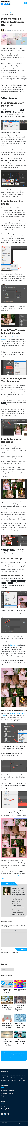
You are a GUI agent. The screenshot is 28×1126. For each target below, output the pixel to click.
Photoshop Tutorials (10, 12)
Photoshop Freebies (7, 1093)
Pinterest (8, 1114)
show (18, 97)
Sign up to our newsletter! (9, 952)
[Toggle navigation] (25, 3)
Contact (4, 1106)
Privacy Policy (5, 1109)
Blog (2, 1096)
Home (2, 12)
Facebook (2, 1114)
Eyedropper (14, 645)
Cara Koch (8, 30)
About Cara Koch (8, 884)
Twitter (5, 1114)
